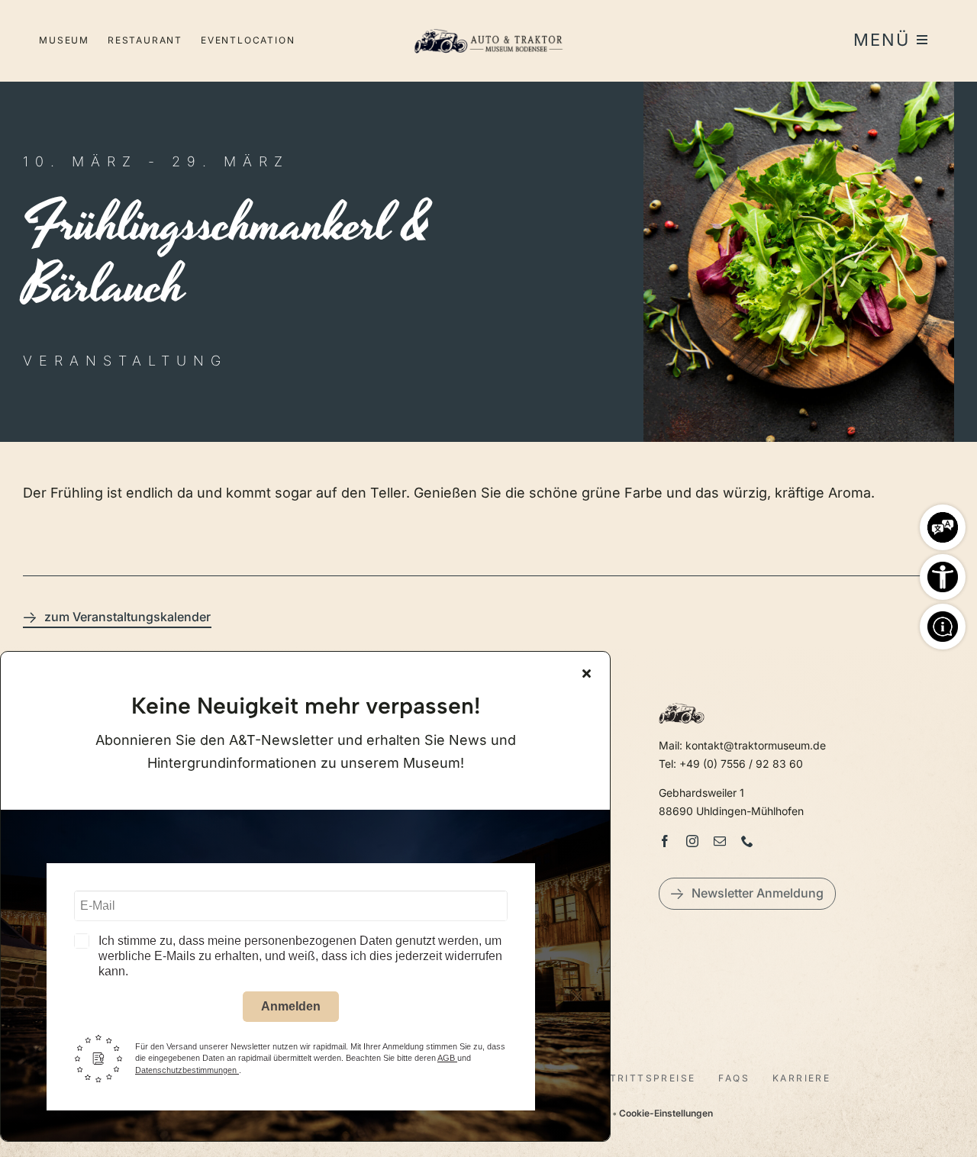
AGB (447, 1057)
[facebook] (665, 841)
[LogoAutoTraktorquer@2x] (488, 23)
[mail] (720, 841)
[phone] (747, 841)
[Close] (586, 673)
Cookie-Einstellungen (666, 1113)
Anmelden (291, 1006)
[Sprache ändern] (942, 523)
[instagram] (692, 841)
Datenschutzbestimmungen (187, 1070)
